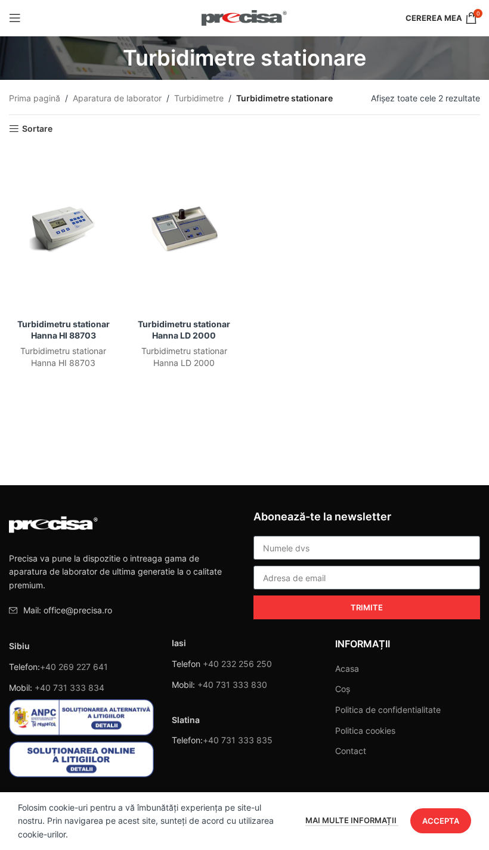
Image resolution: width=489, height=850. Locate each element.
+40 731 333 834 (69, 688)
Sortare (37, 129)
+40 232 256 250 (237, 664)
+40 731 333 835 (238, 740)
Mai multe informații (351, 820)
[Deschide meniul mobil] (15, 18)
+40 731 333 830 (232, 685)
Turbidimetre (199, 98)
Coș (342, 689)
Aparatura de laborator (117, 98)
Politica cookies (365, 730)
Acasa (347, 668)
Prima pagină (34, 98)
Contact (350, 751)
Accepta (440, 821)
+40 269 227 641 (74, 667)
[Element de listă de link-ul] (122, 610)
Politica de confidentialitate (388, 710)
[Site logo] (245, 17)
